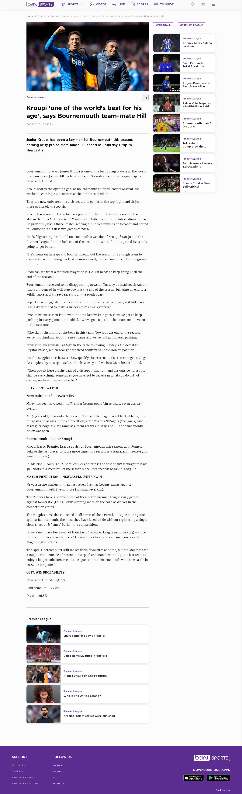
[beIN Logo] (40, 4)
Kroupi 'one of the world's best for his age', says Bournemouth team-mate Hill (119, 16)
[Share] (145, 97)
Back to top (223, 790)
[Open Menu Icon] (213, 4)
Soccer (42, 16)
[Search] (193, 4)
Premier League (60, 16)
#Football (163, 25)
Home (30, 16)
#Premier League (191, 25)
